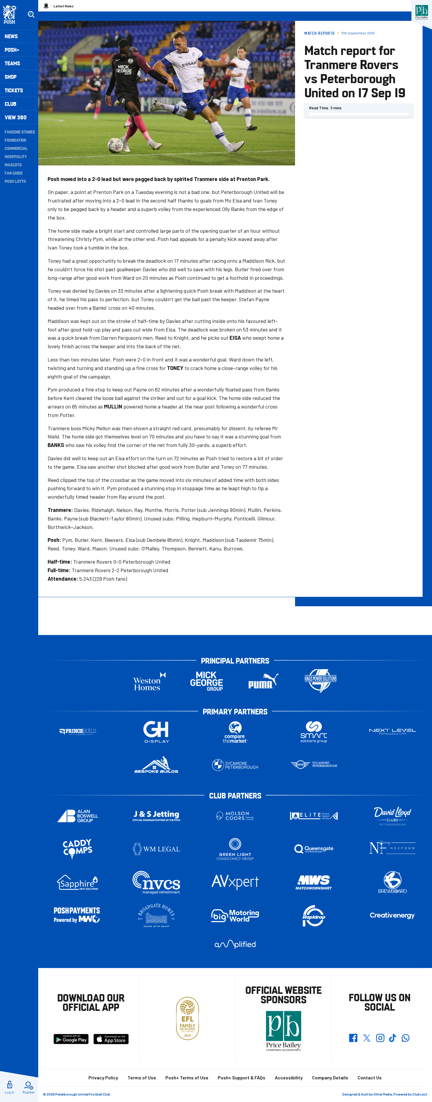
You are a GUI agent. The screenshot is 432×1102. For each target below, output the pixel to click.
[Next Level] (392, 732)
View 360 (15, 117)
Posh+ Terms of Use (186, 1077)
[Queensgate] (314, 849)
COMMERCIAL (16, 148)
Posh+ (12, 49)
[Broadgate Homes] (156, 915)
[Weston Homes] (149, 681)
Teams (12, 63)
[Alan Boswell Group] (77, 816)
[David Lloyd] (392, 816)
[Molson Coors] (235, 816)
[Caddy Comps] (77, 849)
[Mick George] (206, 681)
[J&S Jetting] (156, 816)
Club (10, 103)
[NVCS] (156, 882)
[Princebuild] (77, 732)
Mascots (13, 165)
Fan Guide (14, 173)
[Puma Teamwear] (263, 681)
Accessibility (289, 1077)
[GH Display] (156, 732)
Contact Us (370, 1077)
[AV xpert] (235, 882)
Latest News (63, 6)
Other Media (383, 1094)
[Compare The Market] (235, 732)
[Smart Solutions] (314, 732)
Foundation (15, 140)
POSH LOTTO (15, 181)
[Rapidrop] (314, 915)
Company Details (330, 1077)
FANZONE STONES (20, 132)
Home (46, 6)
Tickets (14, 90)
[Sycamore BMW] (235, 765)
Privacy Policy (103, 1077)
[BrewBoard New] (392, 882)
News (11, 36)
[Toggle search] (31, 15)
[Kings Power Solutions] (320, 681)
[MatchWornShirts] (314, 882)
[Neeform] (392, 849)
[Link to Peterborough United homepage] (12, 14)
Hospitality (16, 156)
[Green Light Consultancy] (235, 849)
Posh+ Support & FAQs (241, 1077)
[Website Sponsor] (421, 12)
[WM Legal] (156, 849)
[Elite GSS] (314, 816)
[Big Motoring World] (235, 915)
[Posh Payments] (77, 915)
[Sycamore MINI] (314, 765)
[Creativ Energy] (392, 916)
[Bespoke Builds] (156, 765)
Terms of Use (142, 1077)
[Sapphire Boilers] (77, 882)
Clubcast (419, 1094)
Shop (10, 76)
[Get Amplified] (235, 944)
